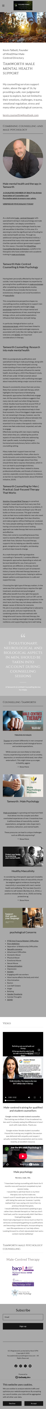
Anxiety (10, 971)
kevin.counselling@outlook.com (21, 115)
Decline (12, 1403)
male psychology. (18, 254)
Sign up (23, 1326)
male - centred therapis (24, 218)
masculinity (9, 295)
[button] (4, 5)
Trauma (7, 740)
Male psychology (10, 813)
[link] (23, 5)
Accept (34, 1403)
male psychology (36, 284)
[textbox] (23, 1317)
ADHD (17, 335)
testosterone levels (10, 326)
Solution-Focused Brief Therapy (16, 501)
